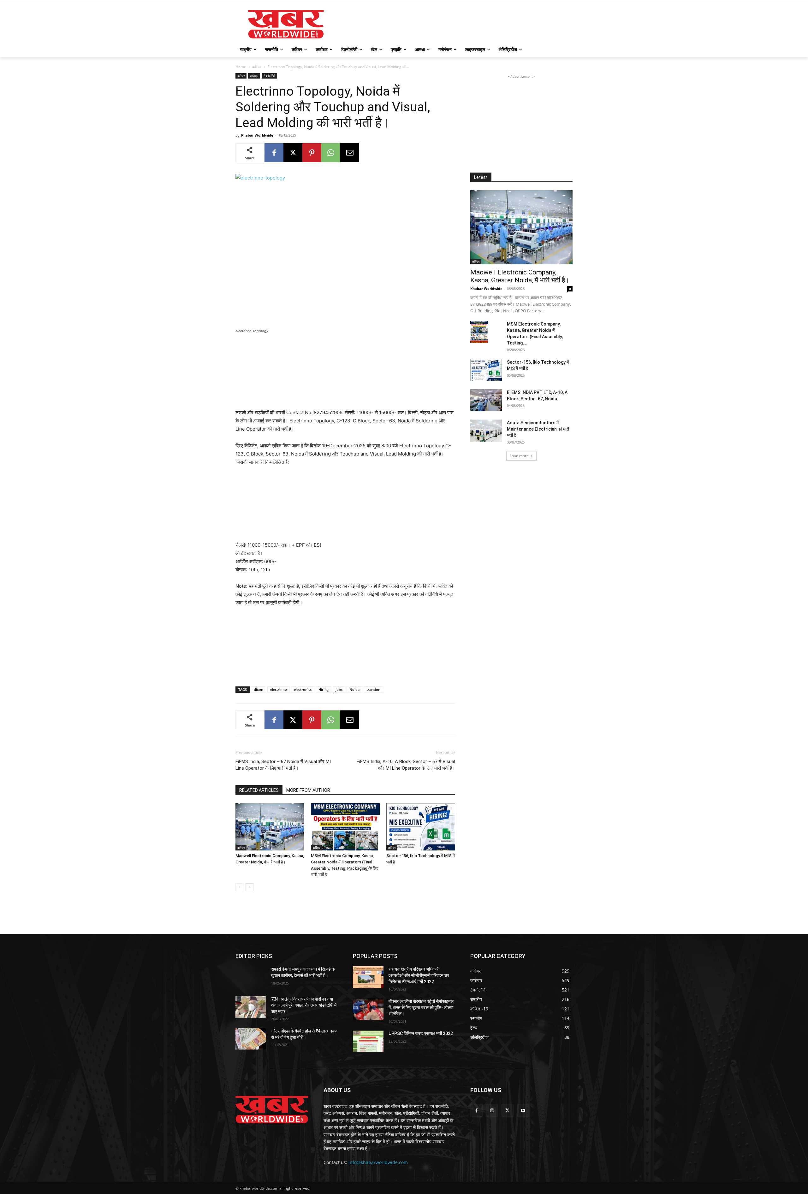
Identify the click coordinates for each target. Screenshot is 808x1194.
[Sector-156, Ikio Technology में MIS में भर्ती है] (420, 826)
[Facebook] (273, 152)
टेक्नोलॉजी (269, 76)
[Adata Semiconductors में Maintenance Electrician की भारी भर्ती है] (486, 431)
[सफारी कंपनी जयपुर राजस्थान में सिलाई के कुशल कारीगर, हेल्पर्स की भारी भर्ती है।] (250, 977)
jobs (339, 689)
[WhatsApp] (330, 152)
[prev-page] (239, 887)
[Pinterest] (311, 152)
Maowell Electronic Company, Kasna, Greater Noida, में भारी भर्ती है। (519, 276)
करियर (256, 66)
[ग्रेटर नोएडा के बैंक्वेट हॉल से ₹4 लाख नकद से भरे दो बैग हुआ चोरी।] (250, 1039)
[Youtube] (523, 1110)
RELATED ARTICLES (259, 790)
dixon (258, 689)
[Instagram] (492, 1110)
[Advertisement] (451, 23)
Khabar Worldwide (257, 135)
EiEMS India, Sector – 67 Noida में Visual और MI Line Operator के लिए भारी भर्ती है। (283, 765)
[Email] (349, 152)
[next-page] (249, 887)
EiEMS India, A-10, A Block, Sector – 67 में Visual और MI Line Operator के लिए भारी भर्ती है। (406, 765)
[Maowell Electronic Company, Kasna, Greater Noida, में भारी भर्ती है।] (269, 826)
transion (373, 689)
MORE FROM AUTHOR (308, 790)
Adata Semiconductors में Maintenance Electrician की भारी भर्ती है (538, 429)
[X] (292, 152)
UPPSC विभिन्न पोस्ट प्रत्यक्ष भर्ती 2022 (421, 1033)
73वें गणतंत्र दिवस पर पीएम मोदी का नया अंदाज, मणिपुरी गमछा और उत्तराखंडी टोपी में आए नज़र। (303, 1005)
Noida (354, 689)
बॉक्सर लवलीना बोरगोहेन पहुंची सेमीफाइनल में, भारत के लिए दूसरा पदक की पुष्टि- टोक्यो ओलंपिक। (421, 1007)
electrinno (278, 689)
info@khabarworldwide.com (378, 1162)
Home (240, 66)
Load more (519, 455)
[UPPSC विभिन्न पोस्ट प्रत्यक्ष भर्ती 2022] (368, 1041)
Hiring (323, 689)
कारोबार (254, 76)
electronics (303, 689)
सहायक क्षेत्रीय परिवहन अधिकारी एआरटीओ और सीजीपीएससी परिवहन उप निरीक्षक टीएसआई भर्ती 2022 (419, 975)
